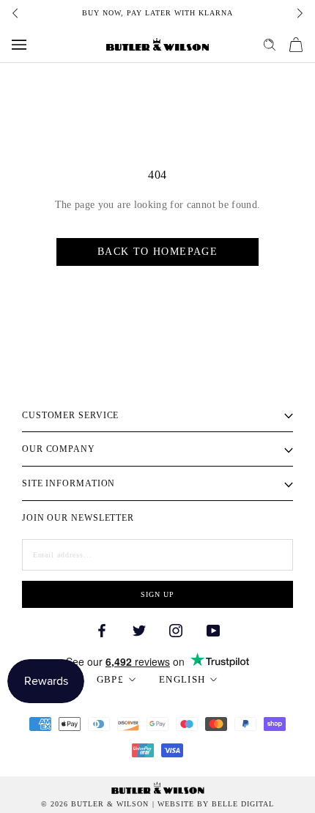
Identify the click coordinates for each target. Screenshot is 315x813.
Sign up (157, 594)
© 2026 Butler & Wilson (95, 804)
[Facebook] (101, 629)
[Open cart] (296, 44)
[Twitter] (139, 629)
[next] (299, 13)
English (182, 679)
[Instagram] (175, 629)
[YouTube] (213, 629)
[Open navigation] (19, 44)
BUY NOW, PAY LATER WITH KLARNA (157, 13)
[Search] (269, 45)
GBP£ (110, 679)
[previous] (16, 13)
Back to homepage (157, 251)
